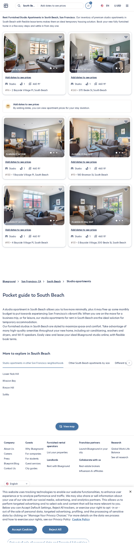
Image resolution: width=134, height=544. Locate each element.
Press (7, 458)
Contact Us (10, 468)
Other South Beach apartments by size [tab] (89, 363)
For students (32, 458)
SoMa (6, 394)
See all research (119, 457)
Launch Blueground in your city (93, 450)
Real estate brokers (89, 466)
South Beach (54, 281)
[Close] (130, 491)
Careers (8, 453)
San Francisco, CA (31, 281)
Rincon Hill (8, 387)
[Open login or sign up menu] (127, 6)
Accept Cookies (22, 529)
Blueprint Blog (11, 463)
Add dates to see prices (18, 77)
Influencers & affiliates (91, 471)
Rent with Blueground (58, 466)
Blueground (9, 281)
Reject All (55, 529)
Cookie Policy (81, 519)
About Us (9, 449)
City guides (31, 468)
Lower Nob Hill (11, 374)
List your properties (57, 452)
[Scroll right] (129, 362)
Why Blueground (34, 449)
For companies (33, 453)
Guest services (33, 463)
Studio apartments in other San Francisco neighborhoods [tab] (33, 363)
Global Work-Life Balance (120, 450)
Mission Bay (9, 380)
